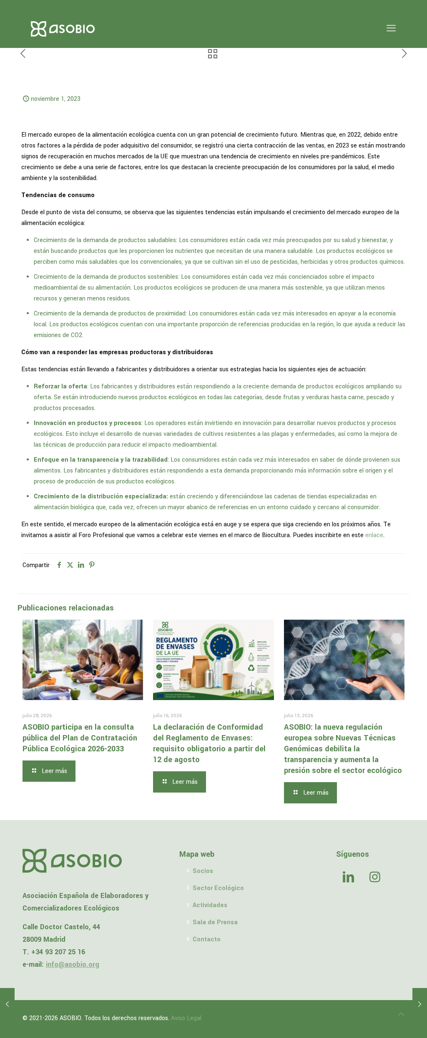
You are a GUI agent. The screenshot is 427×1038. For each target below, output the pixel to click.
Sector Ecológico (218, 888)
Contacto (207, 939)
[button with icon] (348, 878)
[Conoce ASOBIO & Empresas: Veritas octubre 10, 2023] (7, 1004)
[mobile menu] (391, 29)
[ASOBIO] (63, 29)
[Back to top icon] (401, 1014)
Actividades (210, 905)
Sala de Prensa (215, 922)
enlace (374, 535)
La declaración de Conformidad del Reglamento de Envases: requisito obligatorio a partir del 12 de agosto (209, 743)
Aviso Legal (186, 1018)
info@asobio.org (72, 964)
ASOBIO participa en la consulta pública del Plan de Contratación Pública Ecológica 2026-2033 (80, 738)
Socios (203, 871)
